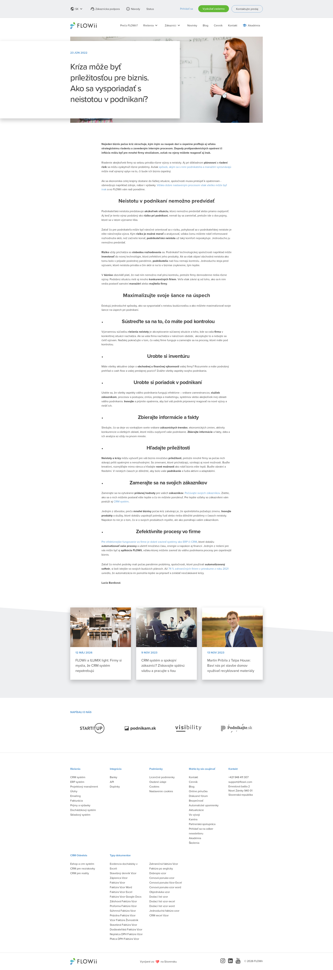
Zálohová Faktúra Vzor (123, 901)
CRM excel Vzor (159, 915)
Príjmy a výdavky (80, 805)
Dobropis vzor (157, 873)
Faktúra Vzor (117, 882)
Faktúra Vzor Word (121, 887)
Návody (133, 9)
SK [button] (76, 9)
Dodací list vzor (158, 896)
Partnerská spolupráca (202, 824)
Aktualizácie (196, 810)
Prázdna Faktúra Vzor (122, 915)
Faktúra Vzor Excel (121, 892)
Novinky (192, 25)
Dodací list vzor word (162, 906)
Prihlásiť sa (186, 9)
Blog (205, 25)
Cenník (218, 25)
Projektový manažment (84, 786)
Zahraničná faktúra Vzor (163, 864)
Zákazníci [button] (173, 25)
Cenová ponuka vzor (161, 878)
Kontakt (232, 25)
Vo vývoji (194, 815)
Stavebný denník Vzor (123, 873)
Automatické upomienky (204, 805)
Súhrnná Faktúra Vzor (123, 911)
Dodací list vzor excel (162, 901)
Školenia (194, 843)
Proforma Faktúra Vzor (123, 906)
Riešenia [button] (150, 25)
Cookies (154, 786)
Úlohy (73, 791)
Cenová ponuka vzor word (165, 887)
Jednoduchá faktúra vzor (164, 911)
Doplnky (115, 786)
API (112, 782)
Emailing (75, 796)
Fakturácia (76, 800)
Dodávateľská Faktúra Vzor (126, 929)
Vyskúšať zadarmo (214, 9)
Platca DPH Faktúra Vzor (124, 939)
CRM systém (77, 777)
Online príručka (198, 791)
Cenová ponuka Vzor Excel (165, 882)
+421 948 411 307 (238, 777)
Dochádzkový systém (83, 810)
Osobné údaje (157, 782)
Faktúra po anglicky (161, 868)
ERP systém (77, 782)
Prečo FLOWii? (129, 25)
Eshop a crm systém (82, 864)
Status (150, 9)
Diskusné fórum (198, 796)
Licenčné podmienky (162, 777)
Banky (113, 777)
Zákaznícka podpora (105, 9)
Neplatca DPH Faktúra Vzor (126, 934)
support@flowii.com (240, 782)
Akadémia (254, 25)
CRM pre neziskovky (82, 868)
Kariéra (193, 819)
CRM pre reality (79, 873)
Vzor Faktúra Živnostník (124, 920)
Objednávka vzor (159, 892)
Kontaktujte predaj (247, 9)
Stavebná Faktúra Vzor (123, 925)
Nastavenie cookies (161, 791)
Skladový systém (80, 815)
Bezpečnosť (196, 800)
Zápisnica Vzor (118, 878)
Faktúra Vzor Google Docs (125, 896)
